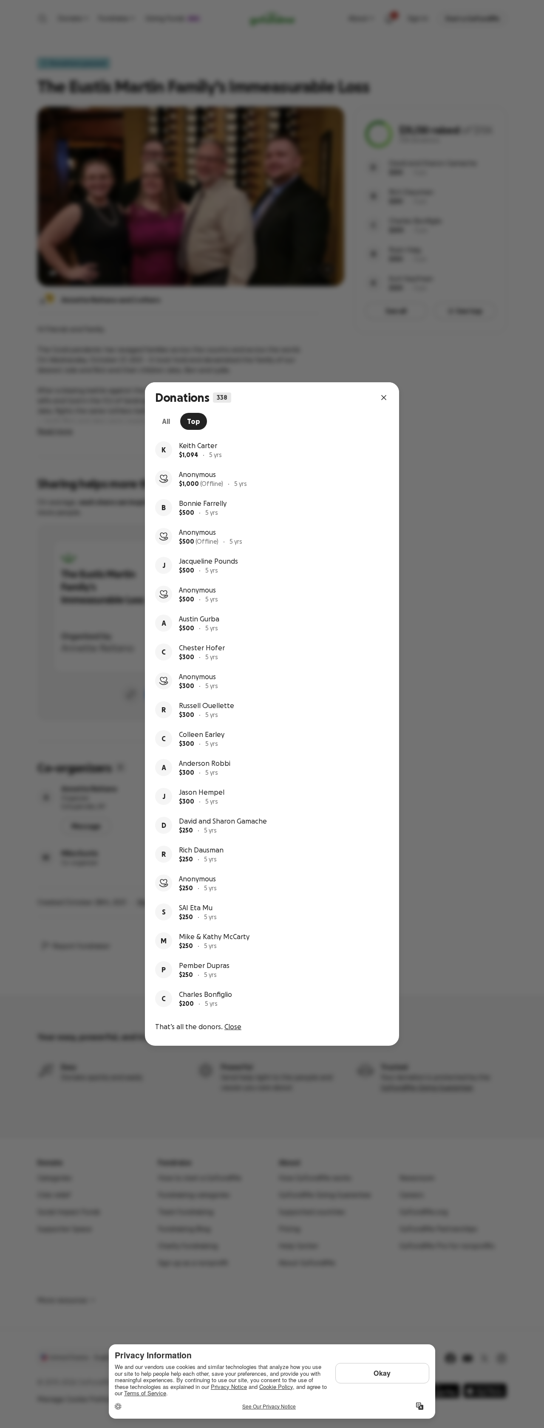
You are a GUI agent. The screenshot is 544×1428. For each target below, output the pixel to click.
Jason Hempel (201, 792)
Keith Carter (198, 445)
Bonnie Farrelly (203, 503)
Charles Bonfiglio (205, 994)
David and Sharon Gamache (223, 821)
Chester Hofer (202, 648)
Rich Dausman (201, 850)
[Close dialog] (383, 397)
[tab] (166, 421)
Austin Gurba (199, 619)
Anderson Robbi (204, 763)
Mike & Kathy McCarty (214, 936)
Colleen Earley (201, 734)
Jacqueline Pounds (208, 561)
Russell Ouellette (206, 705)
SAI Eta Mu (195, 908)
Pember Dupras (204, 965)
